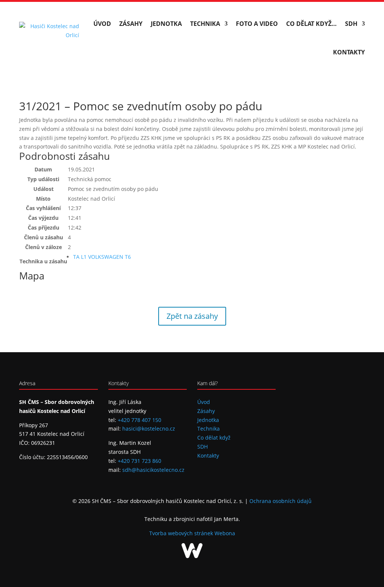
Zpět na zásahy (192, 316)
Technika (205, 24)
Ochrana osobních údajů (280, 500)
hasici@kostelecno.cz (148, 428)
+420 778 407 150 (139, 419)
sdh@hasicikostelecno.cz (153, 469)
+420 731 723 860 (139, 460)
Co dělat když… (311, 24)
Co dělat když (214, 437)
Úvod (102, 24)
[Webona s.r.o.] (192, 556)
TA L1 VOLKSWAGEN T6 (102, 256)
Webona (224, 533)
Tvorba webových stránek (181, 533)
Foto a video (257, 24)
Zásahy (130, 24)
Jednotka (166, 24)
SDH (351, 24)
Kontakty (349, 52)
